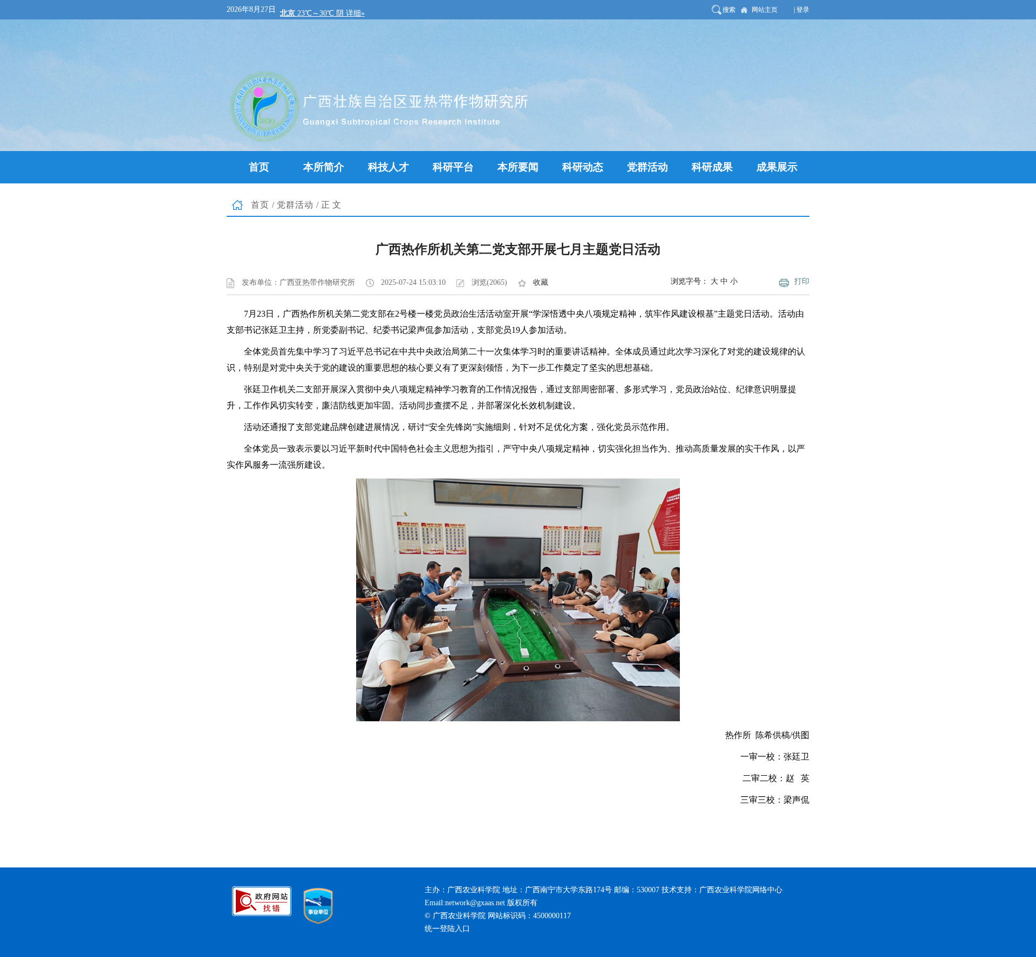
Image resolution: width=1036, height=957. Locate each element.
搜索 (729, 9)
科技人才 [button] (388, 167)
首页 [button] (259, 167)
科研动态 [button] (582, 167)
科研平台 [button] (453, 167)
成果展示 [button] (777, 167)
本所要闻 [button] (518, 167)
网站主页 (765, 9)
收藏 (540, 282)
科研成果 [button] (712, 167)
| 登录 (801, 9)
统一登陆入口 (447, 929)
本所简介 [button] (323, 167)
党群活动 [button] (647, 167)
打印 (801, 281)
